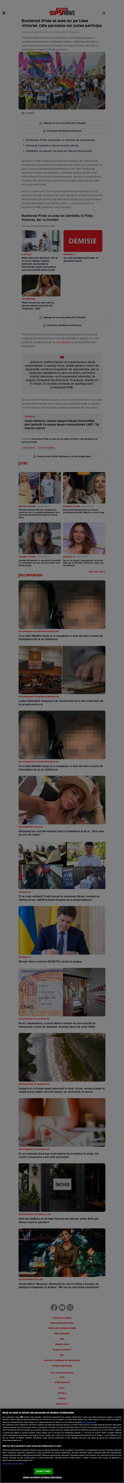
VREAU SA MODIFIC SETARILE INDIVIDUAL (42, 1477)
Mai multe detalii (89, 1422)
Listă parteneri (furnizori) (12, 1464)
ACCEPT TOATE (43, 1471)
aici (82, 1432)
